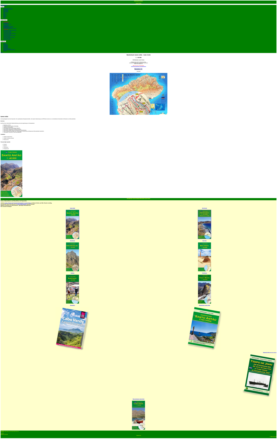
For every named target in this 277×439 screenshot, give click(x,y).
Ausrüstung (5, 47)
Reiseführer (72, 305)
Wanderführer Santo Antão (204, 305)
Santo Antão (5, 9)
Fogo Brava (204, 273)
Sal (4, 12)
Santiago (5, 15)
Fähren (4, 43)
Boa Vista (5, 13)
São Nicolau (5, 11)
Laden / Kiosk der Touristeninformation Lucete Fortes (17, 203)
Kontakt (4, 50)
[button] (4, 5)
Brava (4, 17)
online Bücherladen (22, 204)
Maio (4, 14)
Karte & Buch (4, 20)
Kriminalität (5, 46)
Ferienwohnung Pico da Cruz (9, 49)
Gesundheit (5, 45)
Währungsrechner (7, 48)
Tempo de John (269, 352)
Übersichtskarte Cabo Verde (138, 399)
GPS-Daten (7, 27)
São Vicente (5, 10)
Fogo (4, 16)
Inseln (2, 6)
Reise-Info (3, 41)
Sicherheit (5, 44)
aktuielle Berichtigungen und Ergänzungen (138, 66)
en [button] (1, 5)
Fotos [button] (2, 52)
